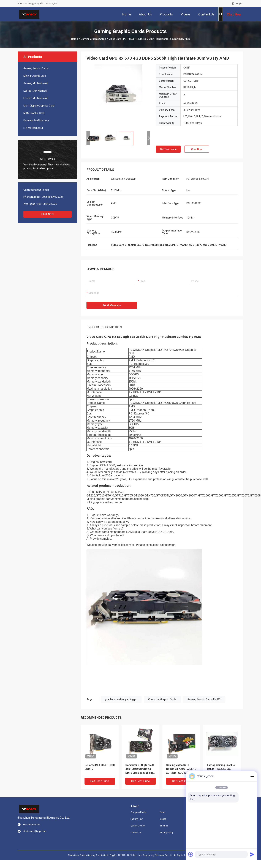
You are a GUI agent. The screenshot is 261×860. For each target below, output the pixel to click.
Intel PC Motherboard (35, 98)
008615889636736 (52, 196)
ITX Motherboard (33, 128)
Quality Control (137, 825)
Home (74, 38)
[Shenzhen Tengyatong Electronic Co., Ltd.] (29, 14)
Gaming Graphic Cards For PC (204, 699)
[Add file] (190, 854)
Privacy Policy (166, 832)
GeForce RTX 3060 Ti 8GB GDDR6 (100, 767)
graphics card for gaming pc (121, 699)
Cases (163, 819)
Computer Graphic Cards (162, 699)
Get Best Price (168, 149)
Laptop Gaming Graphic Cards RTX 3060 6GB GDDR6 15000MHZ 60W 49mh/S (221, 769)
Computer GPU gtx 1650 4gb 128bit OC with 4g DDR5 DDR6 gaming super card (140, 769)
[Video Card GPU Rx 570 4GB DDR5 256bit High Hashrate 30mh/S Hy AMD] (118, 96)
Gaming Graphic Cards (93, 38)
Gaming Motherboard (35, 83)
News (162, 812)
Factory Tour (136, 819)
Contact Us (135, 832)
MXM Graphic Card (33, 113)
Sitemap (164, 825)
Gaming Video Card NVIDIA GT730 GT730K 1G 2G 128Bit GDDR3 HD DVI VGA (181, 769)
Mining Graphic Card (34, 75)
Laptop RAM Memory (35, 90)
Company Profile (138, 812)
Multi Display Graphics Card (38, 105)
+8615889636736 (47, 204)
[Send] (252, 854)
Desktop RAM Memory (36, 120)
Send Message (111, 305)
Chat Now (47, 214)
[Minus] (252, 776)
